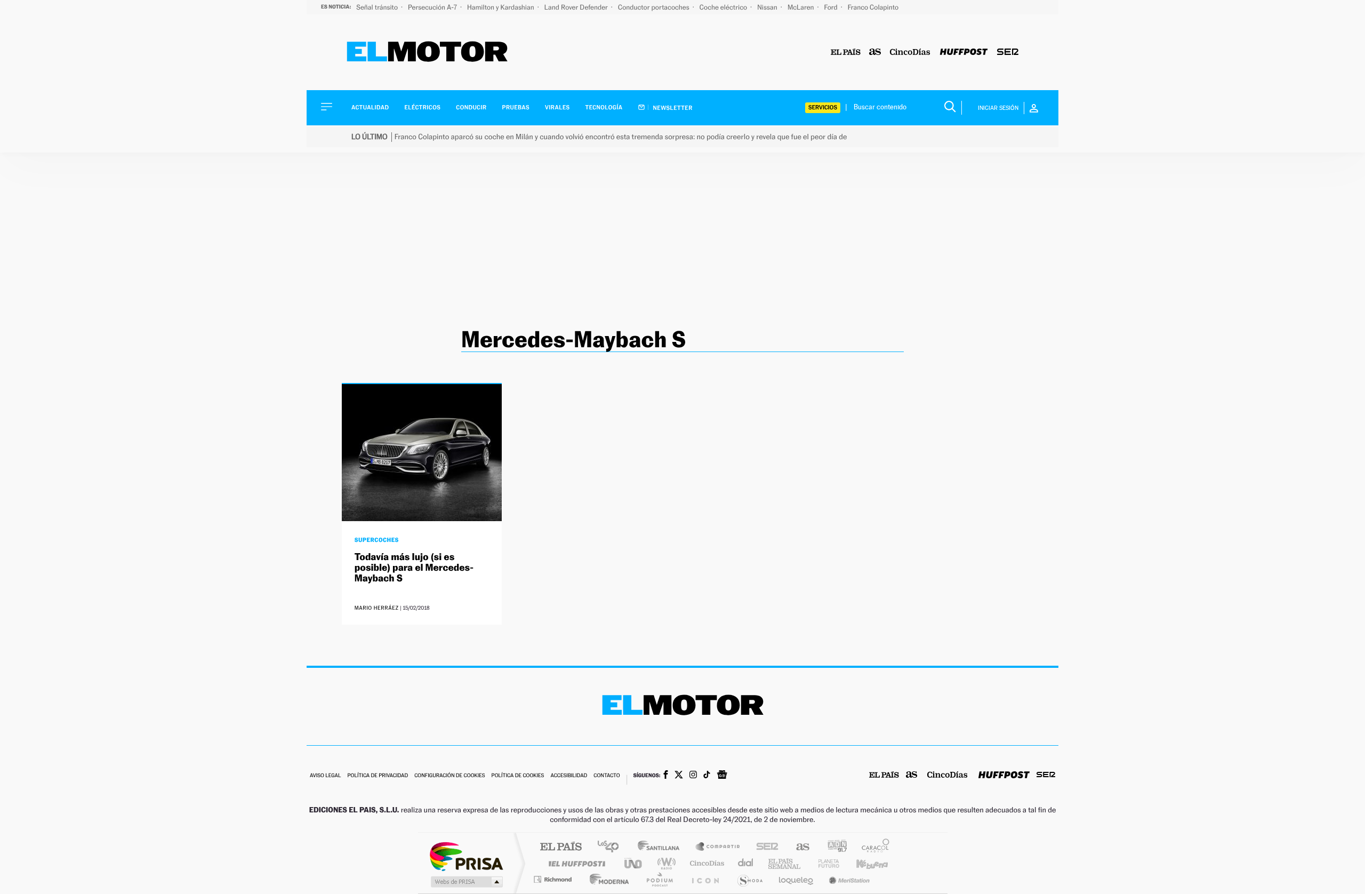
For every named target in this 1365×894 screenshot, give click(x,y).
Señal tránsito (377, 7)
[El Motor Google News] (722, 775)
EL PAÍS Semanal (785, 863)
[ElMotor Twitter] (679, 776)
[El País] (846, 52)
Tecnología (604, 107)
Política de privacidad (377, 776)
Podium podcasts (659, 879)
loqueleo (797, 879)
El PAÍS (561, 847)
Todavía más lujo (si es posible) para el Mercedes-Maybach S (414, 568)
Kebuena (863, 863)
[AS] (875, 52)
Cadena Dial (746, 863)
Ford (831, 7)
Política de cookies (518, 776)
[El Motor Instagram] (693, 775)
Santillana (661, 847)
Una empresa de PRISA (466, 856)
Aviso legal (325, 776)
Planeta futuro (824, 863)
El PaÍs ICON (705, 879)
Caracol (872, 847)
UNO (634, 863)
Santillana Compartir (718, 847)
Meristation (848, 879)
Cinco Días (705, 863)
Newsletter (672, 108)
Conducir (471, 107)
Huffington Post (575, 863)
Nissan (768, 7)
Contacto (606, 776)
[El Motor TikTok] (706, 775)
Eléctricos (422, 107)
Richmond (554, 879)
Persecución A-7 (433, 7)
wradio (664, 863)
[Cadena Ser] (1007, 52)
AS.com (798, 847)
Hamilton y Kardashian (501, 7)
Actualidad (370, 107)
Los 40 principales (612, 847)
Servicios (822, 107)
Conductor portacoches (654, 7)
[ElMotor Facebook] (665, 775)
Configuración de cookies (449, 776)
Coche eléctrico (724, 7)
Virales (557, 107)
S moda (749, 879)
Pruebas (516, 107)
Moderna (607, 879)
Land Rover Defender (576, 7)
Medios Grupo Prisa (466, 881)
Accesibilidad (568, 776)
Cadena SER (764, 847)
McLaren (802, 7)
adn (833, 847)
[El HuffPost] (964, 52)
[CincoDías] (910, 52)
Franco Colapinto (873, 7)
